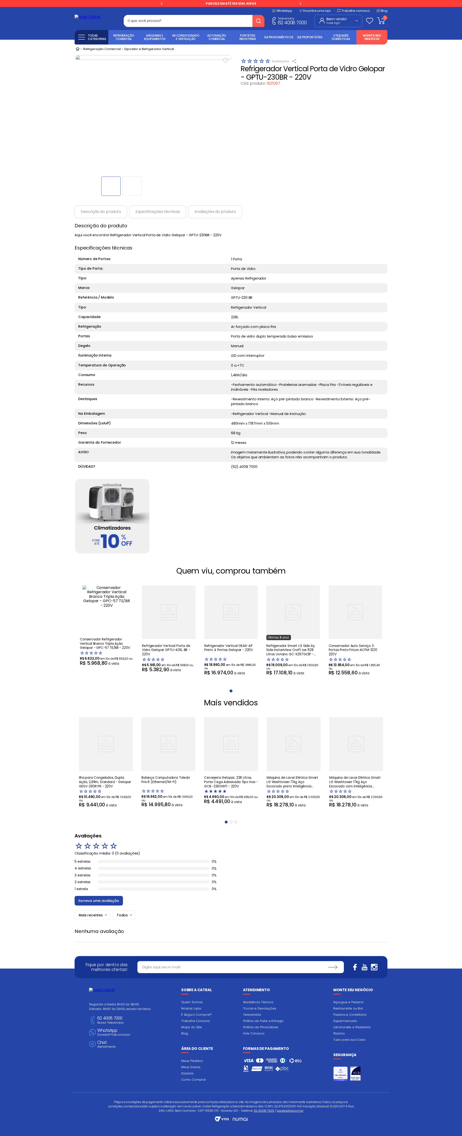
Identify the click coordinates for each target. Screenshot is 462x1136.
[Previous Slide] (162, 3)
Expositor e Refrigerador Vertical (149, 49)
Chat (106, 1044)
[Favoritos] (369, 21)
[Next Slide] (300, 3)
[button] (226, 822)
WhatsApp (113, 1032)
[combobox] (194, 21)
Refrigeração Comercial (102, 49)
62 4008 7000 (292, 21)
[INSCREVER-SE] (333, 967)
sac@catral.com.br (290, 1111)
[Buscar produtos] (258, 21)
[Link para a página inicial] (77, 49)
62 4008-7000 (264, 1111)
